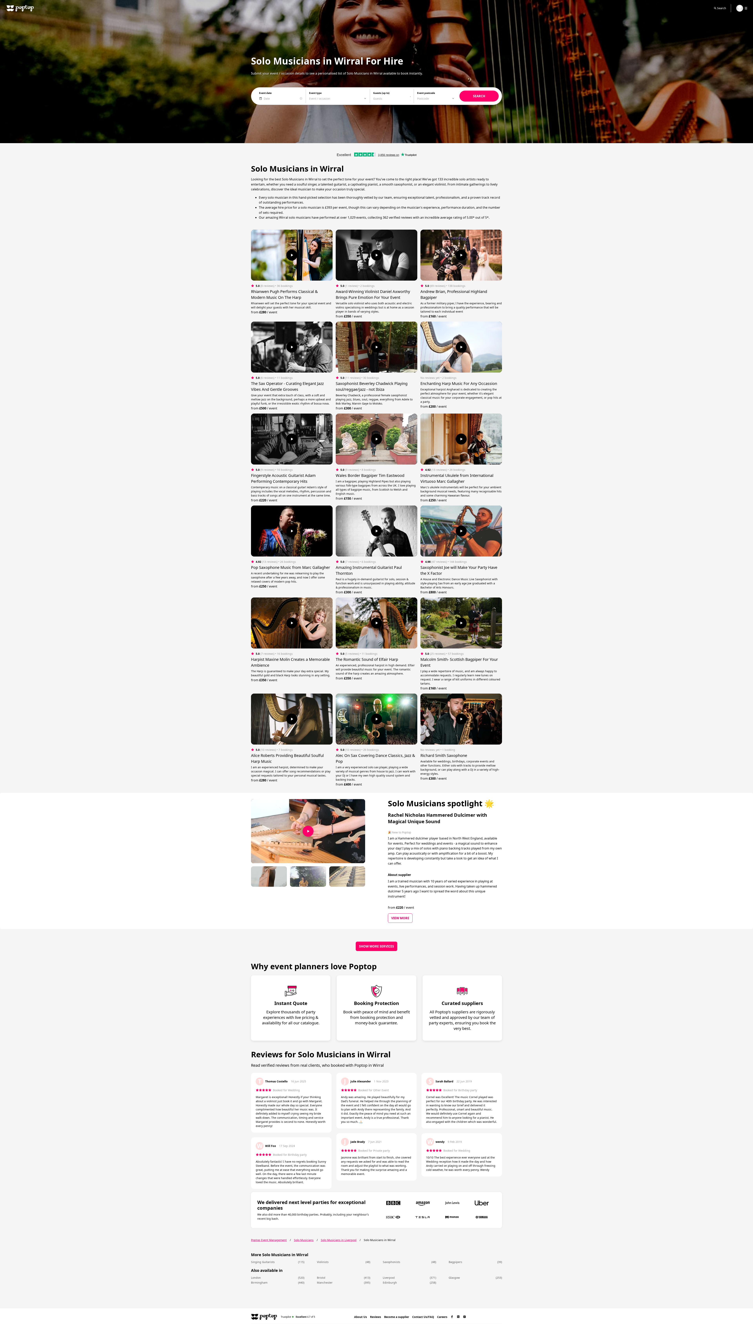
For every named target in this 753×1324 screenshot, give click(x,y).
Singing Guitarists (263, 1262)
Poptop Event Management (269, 1240)
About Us (360, 1317)
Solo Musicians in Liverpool (338, 1240)
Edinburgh (390, 1282)
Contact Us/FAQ (423, 1317)
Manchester (325, 1282)
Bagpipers (455, 1262)
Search (721, 8)
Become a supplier (396, 1317)
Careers (442, 1317)
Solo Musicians (304, 1240)
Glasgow (454, 1277)
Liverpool (389, 1277)
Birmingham (259, 1282)
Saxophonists (391, 1262)
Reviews (375, 1317)
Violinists (323, 1262)
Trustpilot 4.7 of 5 (298, 1317)
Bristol (321, 1277)
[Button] (291, 255)
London (256, 1277)
